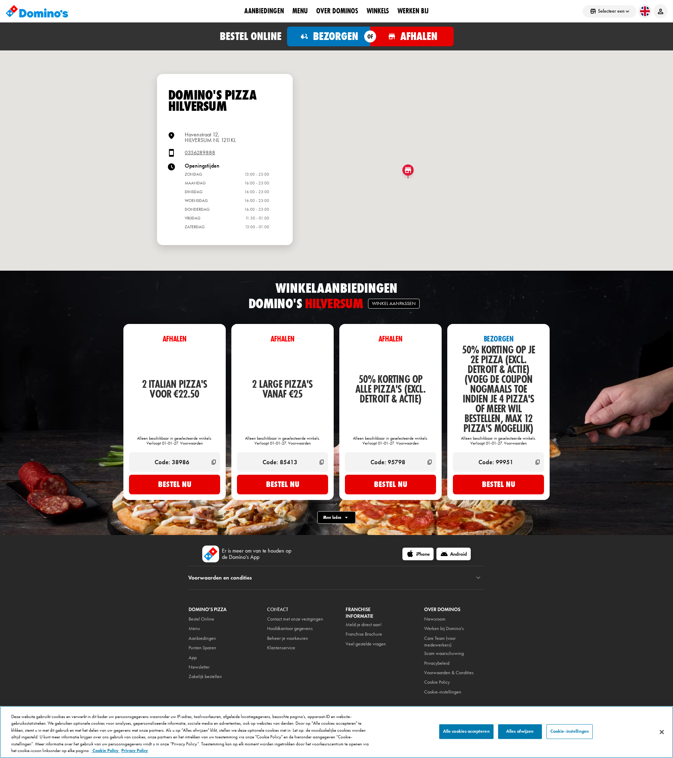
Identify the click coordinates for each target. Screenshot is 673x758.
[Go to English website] (645, 11)
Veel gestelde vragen (366, 644)
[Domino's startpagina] (37, 11)
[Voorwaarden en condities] (478, 577)
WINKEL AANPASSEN (394, 303)
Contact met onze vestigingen (295, 619)
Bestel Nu (174, 484)
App (193, 658)
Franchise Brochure (364, 634)
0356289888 (200, 153)
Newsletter (199, 667)
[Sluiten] (661, 732)
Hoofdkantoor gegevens (290, 628)
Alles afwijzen (520, 731)
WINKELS (378, 10)
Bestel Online (201, 619)
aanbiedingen (264, 10)
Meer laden (332, 517)
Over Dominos (337, 10)
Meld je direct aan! (364, 625)
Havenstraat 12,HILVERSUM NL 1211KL (210, 137)
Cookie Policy (105, 750)
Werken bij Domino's (444, 628)
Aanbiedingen (202, 638)
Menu (300, 10)
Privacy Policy (134, 750)
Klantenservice (281, 648)
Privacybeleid (436, 663)
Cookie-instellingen (442, 692)
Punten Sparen (202, 648)
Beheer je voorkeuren (287, 638)
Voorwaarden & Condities (449, 673)
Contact (277, 610)
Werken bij (413, 10)
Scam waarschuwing (444, 653)
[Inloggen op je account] (660, 11)
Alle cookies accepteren (466, 731)
